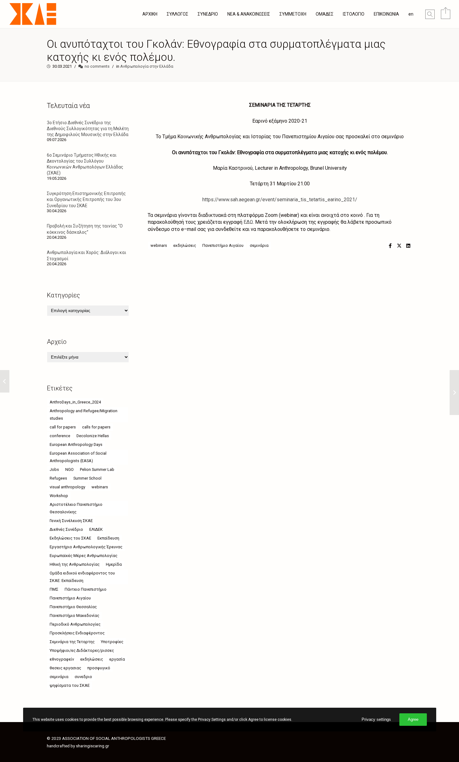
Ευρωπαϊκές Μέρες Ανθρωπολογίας (83, 555)
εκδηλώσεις (184, 245)
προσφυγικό (98, 668)
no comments (97, 66)
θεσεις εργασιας (65, 668)
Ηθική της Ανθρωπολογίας (75, 564)
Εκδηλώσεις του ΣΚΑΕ (70, 538)
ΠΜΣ (54, 589)
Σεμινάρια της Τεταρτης (72, 641)
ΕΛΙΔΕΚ (96, 529)
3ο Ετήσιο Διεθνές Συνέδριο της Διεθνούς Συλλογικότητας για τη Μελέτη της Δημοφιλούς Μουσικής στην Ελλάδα (88, 128)
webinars (159, 245)
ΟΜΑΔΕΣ (324, 14)
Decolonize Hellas (92, 435)
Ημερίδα (114, 564)
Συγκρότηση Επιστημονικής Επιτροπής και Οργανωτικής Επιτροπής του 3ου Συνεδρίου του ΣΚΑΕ (86, 199)
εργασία (117, 659)
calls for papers (96, 427)
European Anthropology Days (76, 444)
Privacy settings (376, 719)
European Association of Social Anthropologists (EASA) (78, 457)
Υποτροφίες (112, 641)
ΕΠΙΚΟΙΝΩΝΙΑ (386, 14)
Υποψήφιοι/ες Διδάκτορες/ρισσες (82, 650)
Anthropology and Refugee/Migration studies (83, 414)
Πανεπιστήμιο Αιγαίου (223, 245)
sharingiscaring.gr (92, 745)
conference (60, 435)
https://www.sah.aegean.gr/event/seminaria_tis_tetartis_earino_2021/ (279, 200)
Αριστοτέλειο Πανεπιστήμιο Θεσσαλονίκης (76, 508)
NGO (69, 469)
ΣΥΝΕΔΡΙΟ (208, 14)
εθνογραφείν (62, 659)
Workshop (59, 495)
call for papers (63, 427)
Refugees (58, 478)
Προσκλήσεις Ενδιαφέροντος (77, 633)
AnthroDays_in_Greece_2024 (75, 402)
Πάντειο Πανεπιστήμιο (85, 589)
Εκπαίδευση (108, 538)
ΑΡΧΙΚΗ (149, 14)
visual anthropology (67, 487)
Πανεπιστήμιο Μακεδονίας (74, 615)
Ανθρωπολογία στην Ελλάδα (146, 66)
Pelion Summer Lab (97, 469)
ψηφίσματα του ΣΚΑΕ (70, 685)
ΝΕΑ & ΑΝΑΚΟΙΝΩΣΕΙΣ (248, 14)
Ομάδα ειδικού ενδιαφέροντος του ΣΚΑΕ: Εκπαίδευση (82, 577)
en (410, 14)
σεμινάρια (259, 245)
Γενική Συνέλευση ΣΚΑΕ (71, 520)
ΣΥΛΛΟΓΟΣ (177, 14)
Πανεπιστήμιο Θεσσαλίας (73, 606)
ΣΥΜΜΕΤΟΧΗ (292, 14)
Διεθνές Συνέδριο (66, 529)
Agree (413, 719)
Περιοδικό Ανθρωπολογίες (75, 624)
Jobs (54, 469)
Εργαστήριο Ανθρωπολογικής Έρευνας (86, 547)
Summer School (87, 478)
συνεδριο (83, 676)
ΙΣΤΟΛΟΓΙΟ (353, 14)
